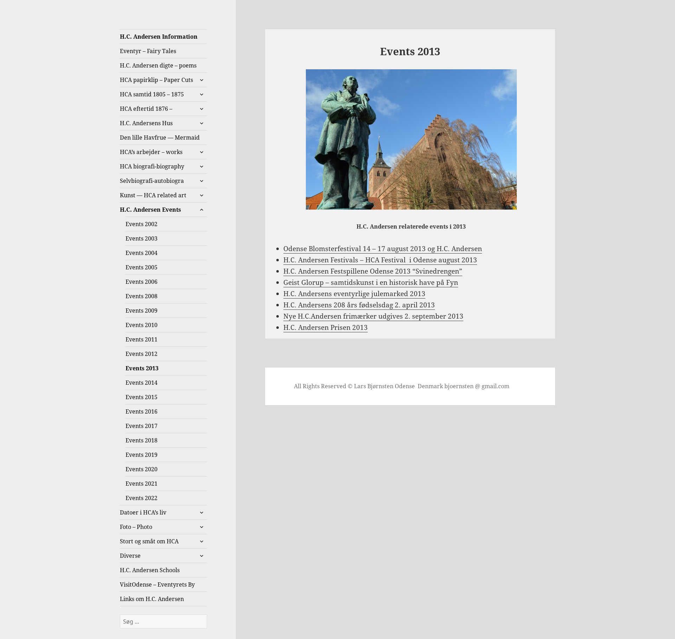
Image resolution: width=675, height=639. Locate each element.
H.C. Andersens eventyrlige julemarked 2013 (354, 293)
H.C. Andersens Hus (146, 123)
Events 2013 (142, 368)
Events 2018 (142, 440)
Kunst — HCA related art (153, 195)
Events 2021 (142, 483)
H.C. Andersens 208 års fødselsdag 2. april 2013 (359, 304)
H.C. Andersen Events (150, 209)
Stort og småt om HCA (149, 541)
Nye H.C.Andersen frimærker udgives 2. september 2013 (373, 316)
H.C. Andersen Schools (150, 570)
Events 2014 (142, 382)
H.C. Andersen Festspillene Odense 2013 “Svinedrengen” (372, 271)
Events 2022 (142, 498)
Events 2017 (142, 426)
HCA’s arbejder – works (151, 152)
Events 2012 (142, 354)
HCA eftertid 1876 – (146, 109)
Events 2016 (142, 411)
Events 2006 (142, 282)
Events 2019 (142, 455)
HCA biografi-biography (152, 166)
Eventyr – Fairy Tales (148, 51)
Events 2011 (142, 339)
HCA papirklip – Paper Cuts (156, 80)
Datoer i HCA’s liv (143, 512)
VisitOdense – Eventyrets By (157, 584)
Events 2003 (142, 238)
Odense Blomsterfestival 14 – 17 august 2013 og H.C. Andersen (382, 248)
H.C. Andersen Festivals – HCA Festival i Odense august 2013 (380, 259)
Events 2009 (142, 310)
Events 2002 (142, 224)
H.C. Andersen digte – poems (158, 65)
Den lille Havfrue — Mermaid (160, 137)
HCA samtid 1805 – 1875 (152, 94)
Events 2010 (142, 325)
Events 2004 (142, 253)
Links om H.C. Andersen (152, 599)
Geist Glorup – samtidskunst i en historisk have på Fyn (370, 282)
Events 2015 (142, 397)
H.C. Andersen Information (159, 36)
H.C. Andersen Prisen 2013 (325, 327)
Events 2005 (142, 267)
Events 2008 (142, 296)
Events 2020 (142, 469)
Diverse (130, 556)
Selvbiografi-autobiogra (152, 181)
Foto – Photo (136, 527)
